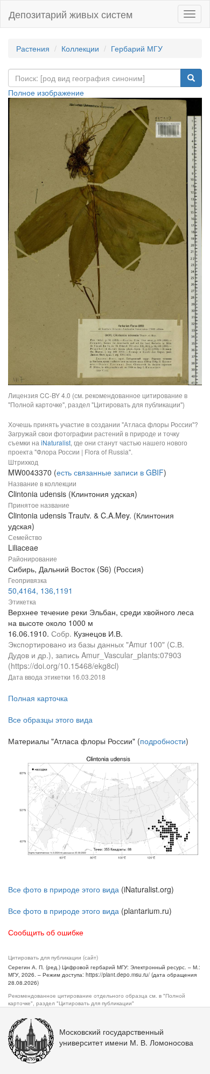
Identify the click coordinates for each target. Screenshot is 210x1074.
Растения (33, 48)
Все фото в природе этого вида (63, 889)
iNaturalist (56, 442)
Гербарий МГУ (137, 48)
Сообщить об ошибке (45, 932)
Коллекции (80, 48)
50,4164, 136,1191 (40, 590)
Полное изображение (46, 92)
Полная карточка (38, 698)
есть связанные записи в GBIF (110, 472)
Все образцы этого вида (50, 719)
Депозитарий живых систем (70, 14)
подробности (163, 741)
